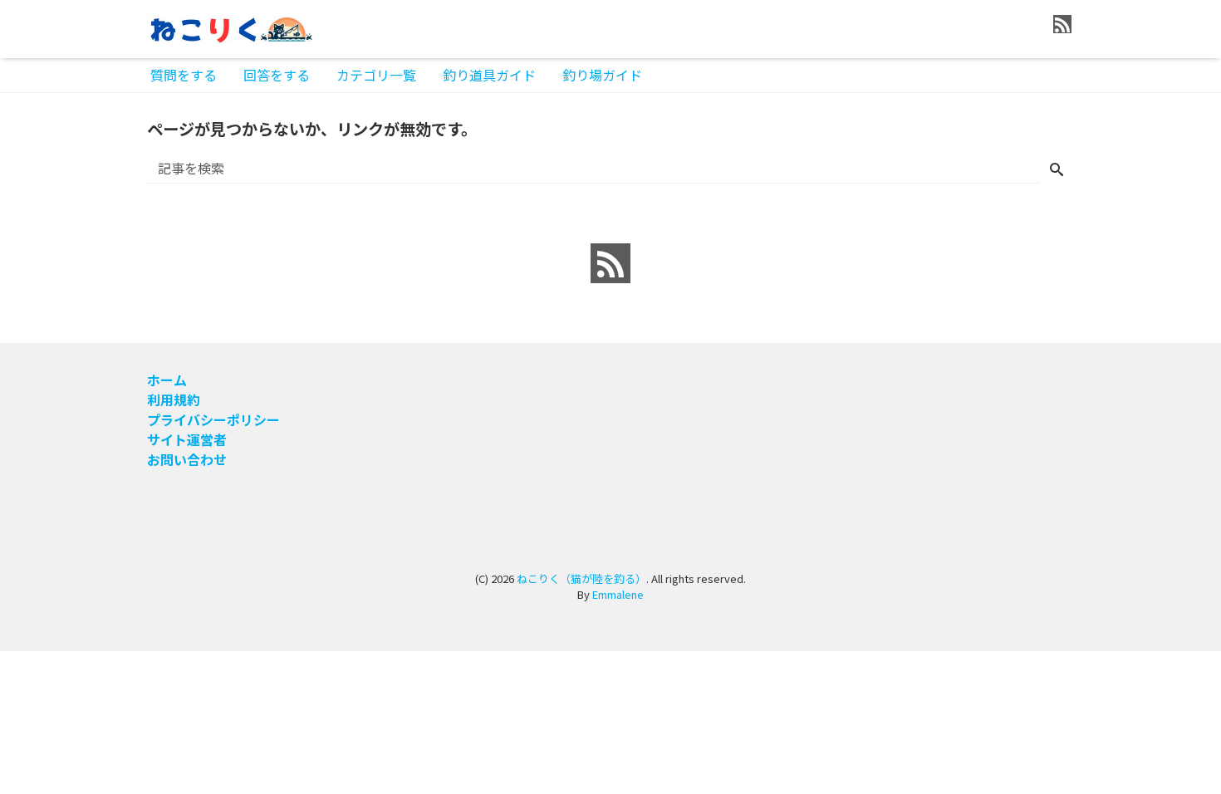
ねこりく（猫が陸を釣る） (581, 578)
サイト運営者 (187, 439)
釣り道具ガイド (489, 75)
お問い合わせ (187, 459)
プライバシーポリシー (213, 419)
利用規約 (173, 399)
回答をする (276, 75)
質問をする (183, 75)
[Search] (1056, 169)
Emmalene (618, 594)
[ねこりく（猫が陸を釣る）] (230, 28)
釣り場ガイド (602, 75)
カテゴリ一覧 (376, 75)
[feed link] (610, 263)
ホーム (167, 380)
